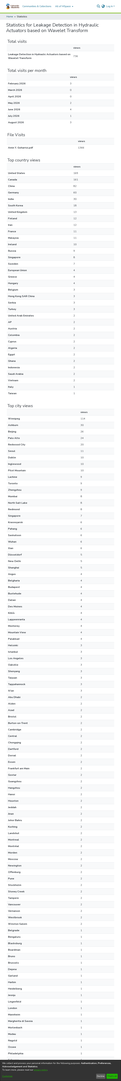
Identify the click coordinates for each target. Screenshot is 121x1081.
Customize (7, 1076)
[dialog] (60, 1070)
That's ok (112, 1076)
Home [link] (9, 16)
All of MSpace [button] (63, 6)
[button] (12, 6)
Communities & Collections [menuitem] (36, 6)
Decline (100, 1076)
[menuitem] (64, 6)
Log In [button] (109, 6)
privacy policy (40, 1069)
